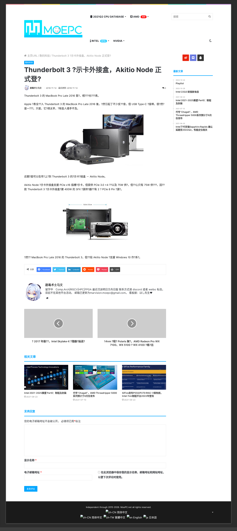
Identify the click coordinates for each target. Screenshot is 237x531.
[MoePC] (53, 28)
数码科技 (45, 55)
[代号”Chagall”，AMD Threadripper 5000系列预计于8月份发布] (95, 377)
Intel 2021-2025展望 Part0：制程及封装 (45, 392)
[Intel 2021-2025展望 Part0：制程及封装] (46, 377)
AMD (139, 16)
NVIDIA (117, 40)
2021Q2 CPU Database (108, 16)
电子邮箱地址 (33, 472)
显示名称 (30, 460)
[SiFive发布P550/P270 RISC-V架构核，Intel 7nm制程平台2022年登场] (144, 377)
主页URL (32, 55)
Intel (98, 40)
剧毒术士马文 (36, 88)
